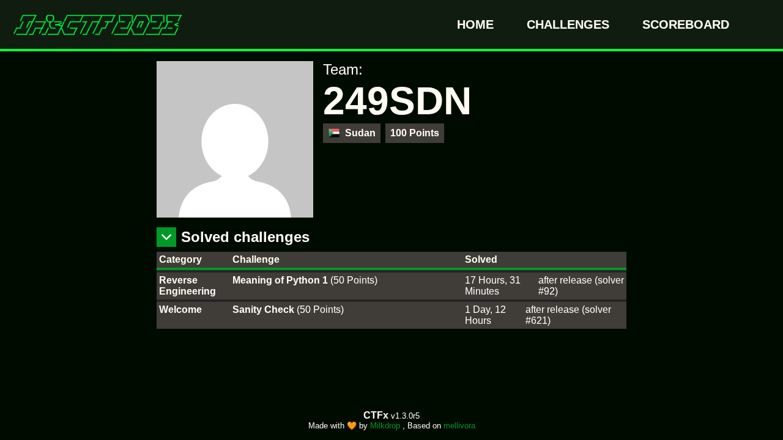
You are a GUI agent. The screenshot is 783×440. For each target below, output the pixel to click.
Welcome (180, 309)
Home (477, 24)
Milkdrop (386, 425)
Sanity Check (264, 309)
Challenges (570, 24)
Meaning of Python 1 (281, 280)
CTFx (377, 415)
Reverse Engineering (187, 285)
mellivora (459, 425)
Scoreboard (685, 24)
